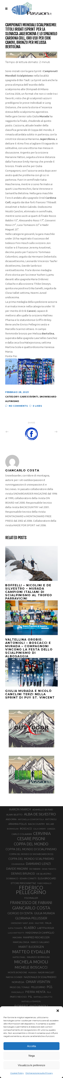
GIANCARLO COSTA (31, 908)
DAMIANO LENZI (38, 864)
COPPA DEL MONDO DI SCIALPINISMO (31, 849)
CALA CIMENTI (39, 829)
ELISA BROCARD (47, 878)
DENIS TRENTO (49, 869)
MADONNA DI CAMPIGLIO (40, 932)
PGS (49, 987)
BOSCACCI (26, 828)
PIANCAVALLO (17, 992)
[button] (57, 1010)
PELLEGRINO (38, 987)
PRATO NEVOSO (18, 997)
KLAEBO (30, 927)
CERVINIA (42, 833)
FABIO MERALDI (44, 883)
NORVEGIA (18, 982)
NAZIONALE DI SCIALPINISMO (40, 977)
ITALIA (48, 923)
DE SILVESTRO (43, 873)
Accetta (31, 1046)
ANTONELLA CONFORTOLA (31, 819)
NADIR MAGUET (46, 972)
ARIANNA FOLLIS (17, 824)
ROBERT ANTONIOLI (31, 1006)
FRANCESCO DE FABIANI (31, 902)
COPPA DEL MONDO (31, 844)
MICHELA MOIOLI (31, 961)
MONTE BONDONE (17, 972)
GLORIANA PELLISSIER (31, 918)
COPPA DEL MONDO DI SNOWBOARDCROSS (31, 854)
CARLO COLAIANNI (22, 834)
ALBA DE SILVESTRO (40, 814)
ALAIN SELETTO (14, 814)
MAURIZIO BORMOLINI (38, 957)
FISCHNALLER (31, 898)
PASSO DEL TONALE (20, 987)
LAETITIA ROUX (45, 927)
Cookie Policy (17, 1073)
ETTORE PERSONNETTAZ (23, 883)
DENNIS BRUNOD (23, 873)
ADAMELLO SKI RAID (42, 809)
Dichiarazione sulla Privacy (39, 1073)
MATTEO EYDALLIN (31, 951)
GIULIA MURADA (44, 913)
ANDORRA (11, 819)
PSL (30, 996)
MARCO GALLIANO (40, 942)
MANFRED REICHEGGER (36, 937)
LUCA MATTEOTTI (16, 933)
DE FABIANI (34, 869)
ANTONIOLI (51, 819)
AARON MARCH (20, 809)
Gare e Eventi (29, 396)
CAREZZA (51, 829)
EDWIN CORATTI (28, 878)
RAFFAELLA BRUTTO (43, 997)
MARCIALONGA (21, 942)
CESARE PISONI (31, 838)
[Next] (48, 432)
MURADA (32, 973)
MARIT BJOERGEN (31, 946)
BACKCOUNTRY (36, 824)
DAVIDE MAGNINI (17, 868)
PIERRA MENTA (35, 991)
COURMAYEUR (17, 864)
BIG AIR (50, 824)
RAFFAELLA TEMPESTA (31, 1001)
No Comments (18, 406)
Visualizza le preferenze (31, 1065)
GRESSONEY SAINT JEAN (22, 923)
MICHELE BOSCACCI (31, 967)
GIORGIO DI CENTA (20, 913)
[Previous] (14, 432)
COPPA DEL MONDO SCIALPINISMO (31, 858)
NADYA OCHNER (14, 977)
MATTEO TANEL (19, 957)
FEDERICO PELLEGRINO (31, 890)
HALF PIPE (39, 923)
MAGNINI (17, 937)
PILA (49, 992)
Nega (32, 1055)
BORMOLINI (13, 829)
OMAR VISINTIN (38, 982)
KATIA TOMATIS (15, 928)
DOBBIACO (12, 878)
